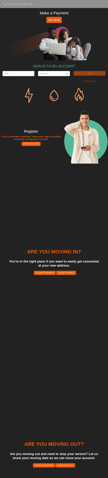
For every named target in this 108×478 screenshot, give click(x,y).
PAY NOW (54, 20)
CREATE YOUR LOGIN (31, 144)
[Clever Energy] (17, 4)
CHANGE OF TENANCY (66, 273)
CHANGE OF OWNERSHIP (45, 273)
